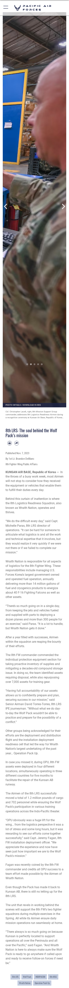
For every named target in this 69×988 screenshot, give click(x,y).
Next (63, 206)
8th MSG (53, 976)
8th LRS (15, 976)
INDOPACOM (40, 976)
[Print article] (9, 443)
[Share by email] (16, 443)
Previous (6, 206)
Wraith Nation (24, 983)
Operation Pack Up (42, 983)
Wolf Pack (27, 976)
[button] (6, 8)
